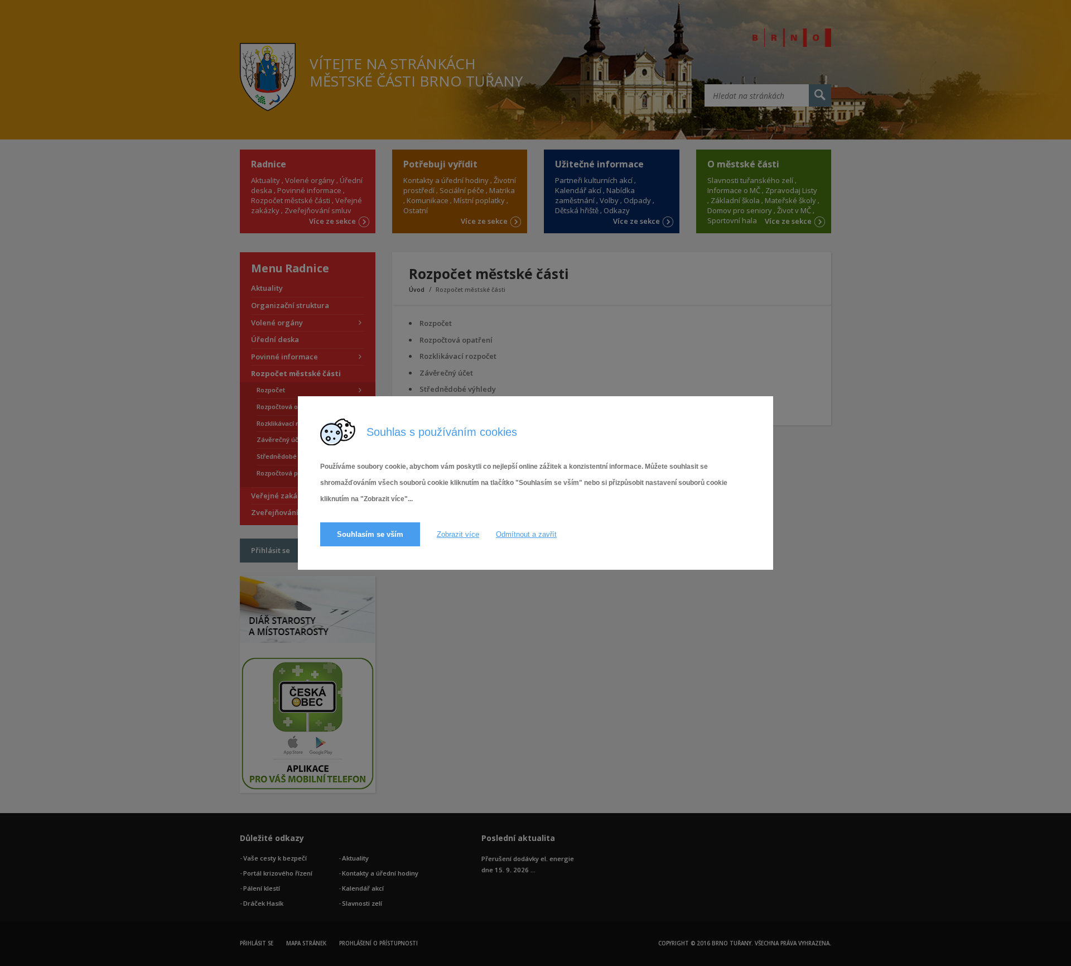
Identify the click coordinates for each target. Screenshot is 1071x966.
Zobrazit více (458, 534)
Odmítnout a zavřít (526, 534)
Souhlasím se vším (370, 534)
